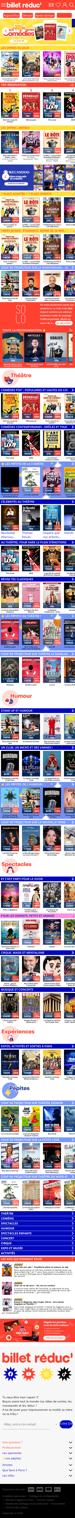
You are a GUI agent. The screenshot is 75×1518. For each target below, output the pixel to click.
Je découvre (64, 323)
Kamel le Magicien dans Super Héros (32, 1302)
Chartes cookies (45, 1500)
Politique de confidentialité (44, 1496)
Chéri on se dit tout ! (24, 1285)
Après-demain (44, 15)
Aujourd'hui (11, 15)
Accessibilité (58, 1503)
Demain (27, 15)
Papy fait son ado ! (23, 1267)
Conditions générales (14, 1496)
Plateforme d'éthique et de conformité (27, 1503)
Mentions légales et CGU (19, 1500)
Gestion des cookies (17, 1507)
